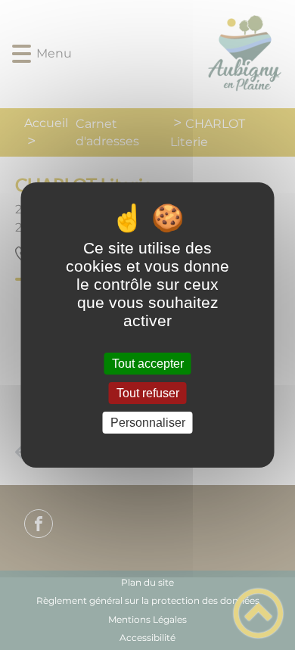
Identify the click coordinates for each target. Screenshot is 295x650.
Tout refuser (147, 393)
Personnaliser (147, 422)
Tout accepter (148, 363)
